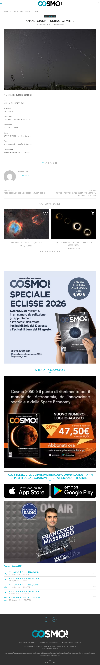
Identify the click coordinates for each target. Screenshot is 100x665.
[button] (7, 231)
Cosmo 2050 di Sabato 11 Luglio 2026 (24, 585)
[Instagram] (54, 619)
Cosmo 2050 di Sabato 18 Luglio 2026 (24, 578)
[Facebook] (46, 619)
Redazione (23, 171)
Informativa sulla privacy (49, 642)
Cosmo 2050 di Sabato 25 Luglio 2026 (24, 572)
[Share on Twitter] (51, 163)
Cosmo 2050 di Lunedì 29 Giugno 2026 (24, 597)
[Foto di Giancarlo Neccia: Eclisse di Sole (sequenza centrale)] (73, 224)
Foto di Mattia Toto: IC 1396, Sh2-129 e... (26, 243)
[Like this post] (46, 163)
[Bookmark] (45, 213)
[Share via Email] (56, 163)
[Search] (99, 4)
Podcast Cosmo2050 (13, 566)
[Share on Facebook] (48, 163)
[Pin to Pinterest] (53, 163)
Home (6, 12)
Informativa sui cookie (27, 642)
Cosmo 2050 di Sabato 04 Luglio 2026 (24, 591)
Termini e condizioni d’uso (71, 642)
